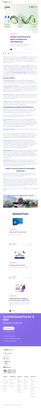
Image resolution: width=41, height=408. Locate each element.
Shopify (23, 56)
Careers (25, 388)
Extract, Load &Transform (5, 382)
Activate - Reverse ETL (5, 386)
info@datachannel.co (7, 353)
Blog (31, 379)
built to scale (16, 101)
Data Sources (12, 379)
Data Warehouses (12, 382)
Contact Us (26, 385)
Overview (5, 379)
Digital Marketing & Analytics (19, 381)
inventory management (21, 136)
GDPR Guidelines (32, 396)
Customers (26, 381)
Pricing (4, 388)
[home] (7, 1)
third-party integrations (27, 80)
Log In (4, 390)
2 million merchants (26, 66)
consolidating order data (27, 153)
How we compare (32, 384)
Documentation (33, 387)
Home (25, 379)
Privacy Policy (33, 393)
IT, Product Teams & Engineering (19, 391)
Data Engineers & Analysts (19, 386)
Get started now (8, 328)
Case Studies (33, 381)
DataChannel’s (6, 178)
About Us (25, 383)
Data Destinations (12, 386)
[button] (38, 2)
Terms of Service (32, 390)
